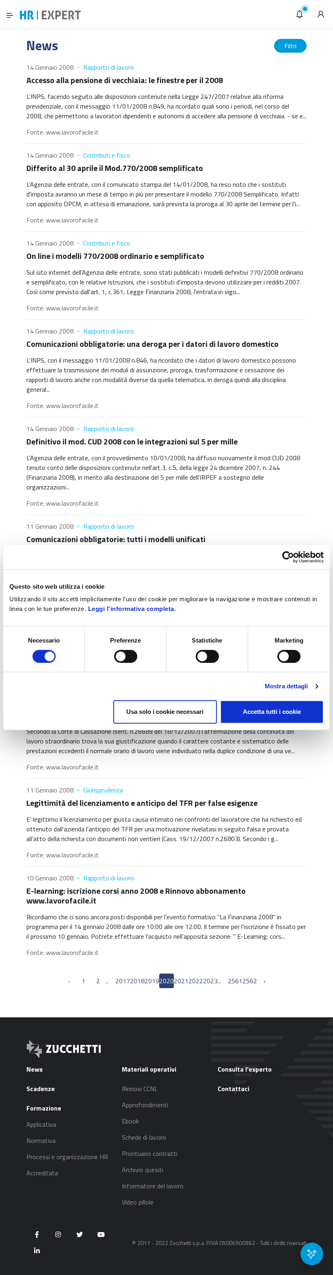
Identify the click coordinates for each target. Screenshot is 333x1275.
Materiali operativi (149, 1069)
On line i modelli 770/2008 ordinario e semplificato (115, 256)
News (34, 1069)
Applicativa (41, 1124)
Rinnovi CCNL (140, 1088)
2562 (249, 981)
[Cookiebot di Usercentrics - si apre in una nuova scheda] (288, 557)
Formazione (43, 1108)
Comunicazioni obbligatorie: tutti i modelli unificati (115, 539)
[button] (299, 14)
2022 (195, 981)
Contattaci (233, 1088)
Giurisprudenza (103, 790)
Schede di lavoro (144, 1137)
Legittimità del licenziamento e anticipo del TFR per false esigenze (141, 803)
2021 (181, 981)
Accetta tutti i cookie (272, 711)
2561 (235, 981)
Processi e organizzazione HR (67, 1157)
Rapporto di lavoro (108, 67)
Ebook (130, 1121)
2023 (210, 981)
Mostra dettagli (286, 686)
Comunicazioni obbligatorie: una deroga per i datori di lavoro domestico (152, 343)
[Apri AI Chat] (312, 1254)
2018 (137, 981)
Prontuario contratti (149, 1153)
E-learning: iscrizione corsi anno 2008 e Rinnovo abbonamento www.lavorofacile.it (136, 895)
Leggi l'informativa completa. (132, 608)
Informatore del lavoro (153, 1186)
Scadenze (40, 1088)
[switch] (125, 656)
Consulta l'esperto (245, 1069)
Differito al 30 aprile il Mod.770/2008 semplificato (114, 168)
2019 (152, 981)
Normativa (41, 1140)
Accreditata (42, 1173)
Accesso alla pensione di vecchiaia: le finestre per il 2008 (124, 80)
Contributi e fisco (106, 155)
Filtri (290, 46)
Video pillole (138, 1202)
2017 (122, 981)
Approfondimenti (145, 1105)
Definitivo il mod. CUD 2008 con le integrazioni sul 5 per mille (132, 441)
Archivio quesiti (142, 1170)
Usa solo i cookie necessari (164, 711)
